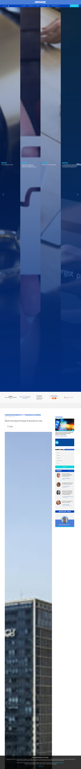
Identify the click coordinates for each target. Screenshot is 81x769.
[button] (3, 5)
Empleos (37, 5)
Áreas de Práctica (55, 5)
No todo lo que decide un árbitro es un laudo (67, 502)
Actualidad (23, 5)
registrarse (74, 5)
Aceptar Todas (40, 766)
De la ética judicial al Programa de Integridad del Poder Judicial (67, 475)
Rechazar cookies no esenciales (58, 762)
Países (48, 5)
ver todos (70, 470)
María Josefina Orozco (64, 524)
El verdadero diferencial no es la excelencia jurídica (67, 483)
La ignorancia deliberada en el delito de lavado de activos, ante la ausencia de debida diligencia (67, 492)
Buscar (65, 467)
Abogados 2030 (31, 5)
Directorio (43, 5)
